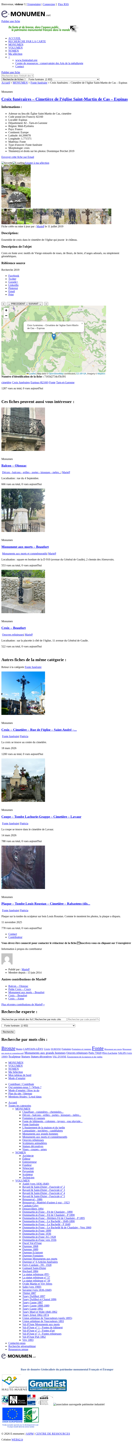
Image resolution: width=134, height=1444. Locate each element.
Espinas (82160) (40, 382)
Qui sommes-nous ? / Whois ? (24, 1087)
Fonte (52, 382)
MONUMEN (15, 44)
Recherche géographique (22, 1346)
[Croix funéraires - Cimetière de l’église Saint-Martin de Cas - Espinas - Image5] (72, 223)
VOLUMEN (15, 47)
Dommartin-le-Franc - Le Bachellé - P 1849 (46, 1224)
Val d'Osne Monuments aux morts (41, 1324)
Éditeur (26, 1158)
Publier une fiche (10, 21)
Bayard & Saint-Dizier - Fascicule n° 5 (43, 1196)
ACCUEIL (14, 38)
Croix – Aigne (16, 998)
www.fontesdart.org (26, 60)
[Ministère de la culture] (31, 1404)
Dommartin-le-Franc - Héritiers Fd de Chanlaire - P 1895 (53, 1218)
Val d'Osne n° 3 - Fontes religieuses (41, 1333)
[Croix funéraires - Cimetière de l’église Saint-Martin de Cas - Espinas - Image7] (103, 223)
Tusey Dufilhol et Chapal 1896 (39, 1299)
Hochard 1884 (30, 1271)
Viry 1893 (28, 1339)
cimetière (6, 382)
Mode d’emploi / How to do (23, 1090)
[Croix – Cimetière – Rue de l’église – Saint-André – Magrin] (23, 713)
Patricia (24, 736)
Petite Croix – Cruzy (19, 989)
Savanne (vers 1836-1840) (36, 1289)
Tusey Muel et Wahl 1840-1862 (39, 1311)
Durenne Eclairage (32, 1252)
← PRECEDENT (16, 304)
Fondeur (27, 1165)
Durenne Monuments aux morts (39, 1258)
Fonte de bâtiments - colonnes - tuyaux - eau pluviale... (52, 1121)
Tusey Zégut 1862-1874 (35, 1314)
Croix (47, 1049)
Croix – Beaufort (13, 628)
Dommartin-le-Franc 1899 (36, 1230)
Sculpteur (15, 1056)
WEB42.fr (17, 1439)
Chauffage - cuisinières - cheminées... (43, 1111)
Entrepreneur (29, 1161)
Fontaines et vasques (81, 1049)
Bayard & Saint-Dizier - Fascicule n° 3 (43, 1190)
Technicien (28, 1177)
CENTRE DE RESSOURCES (52, 1433)
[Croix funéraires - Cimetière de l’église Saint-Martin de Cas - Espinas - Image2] (25, 223)
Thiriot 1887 (29, 1293)
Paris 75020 (95, 1052)
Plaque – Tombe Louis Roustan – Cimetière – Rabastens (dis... (45, 903)
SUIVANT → (35, 304)
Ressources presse (18, 1349)
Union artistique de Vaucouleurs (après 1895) (47, 1318)
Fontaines (66, 1049)
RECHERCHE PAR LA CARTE (27, 41)
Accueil (5, 82)
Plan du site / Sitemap (20, 1093)
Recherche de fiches (13, 79)
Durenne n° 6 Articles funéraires (40, 1261)
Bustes (19, 1049)
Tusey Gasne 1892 (32, 1308)
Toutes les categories (19, 1105)
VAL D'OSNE (59, 1056)
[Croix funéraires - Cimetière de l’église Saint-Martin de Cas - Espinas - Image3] (41, 223)
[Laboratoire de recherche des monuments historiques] (44, 1404)
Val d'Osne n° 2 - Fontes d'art (38, 1330)
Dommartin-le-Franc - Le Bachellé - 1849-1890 (48, 1221)
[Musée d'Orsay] (18, 1404)
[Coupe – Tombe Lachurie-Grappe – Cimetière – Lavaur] (23, 800)
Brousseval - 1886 (32, 1199)
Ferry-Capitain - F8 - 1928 (36, 1265)
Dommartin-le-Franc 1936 (36, 1233)
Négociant (28, 1168)
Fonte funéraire (39, 82)
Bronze (8, 1048)
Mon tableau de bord (19, 1075)
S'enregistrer (34, 4)
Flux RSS (63, 4)
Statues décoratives (41, 1056)
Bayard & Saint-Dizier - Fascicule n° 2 (43, 1186)
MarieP (40, 226)
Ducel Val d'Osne (32, 1243)
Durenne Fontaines (32, 1255)
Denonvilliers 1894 (32, 1208)
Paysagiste (28, 1171)
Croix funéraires (21, 382)
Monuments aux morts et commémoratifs (24, 553)
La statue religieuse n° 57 (36, 1277)
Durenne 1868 (30, 1246)
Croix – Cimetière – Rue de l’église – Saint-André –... (39, 730)
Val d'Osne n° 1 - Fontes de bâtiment (42, 1327)
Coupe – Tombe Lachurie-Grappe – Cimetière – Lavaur (41, 816)
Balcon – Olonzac (14, 465)
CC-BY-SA (81, 373)
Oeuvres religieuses (13, 634)
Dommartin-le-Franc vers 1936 (39, 1240)
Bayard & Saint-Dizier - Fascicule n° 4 (43, 1193)
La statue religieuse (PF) (35, 1274)
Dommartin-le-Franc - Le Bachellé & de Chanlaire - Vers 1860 (56, 1227)
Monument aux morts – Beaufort (25, 547)
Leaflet (32, 373)
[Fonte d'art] (5, 1404)
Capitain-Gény (30, 1205)
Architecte (28, 1155)
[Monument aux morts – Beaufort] (23, 531)
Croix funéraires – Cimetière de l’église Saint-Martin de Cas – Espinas (64, 99)
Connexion (49, 4)
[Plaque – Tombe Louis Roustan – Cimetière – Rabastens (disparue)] (23, 888)
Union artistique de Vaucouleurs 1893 (43, 1321)
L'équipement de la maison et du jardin (43, 1127)
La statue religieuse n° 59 (36, 1280)
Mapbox (101, 373)
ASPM (30, 1433)
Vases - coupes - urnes (34, 1149)
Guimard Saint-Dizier (34, 1268)
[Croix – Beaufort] (23, 612)
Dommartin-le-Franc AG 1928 (39, 1236)
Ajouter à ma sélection (37, 162)
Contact (19, 66)
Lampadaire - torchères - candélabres (42, 1130)
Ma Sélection (15, 1072)
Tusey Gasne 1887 (32, 1302)
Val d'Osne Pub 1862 (34, 1336)
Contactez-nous (16, 1343)
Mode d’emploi (16, 1078)
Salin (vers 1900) (31, 1286)
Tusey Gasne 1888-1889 (35, 1305)
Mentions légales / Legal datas (25, 1096)
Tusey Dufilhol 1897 (33, 1296)
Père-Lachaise (109, 1052)
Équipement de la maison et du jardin (84, 1056)
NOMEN (13, 50)
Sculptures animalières (34, 1143)
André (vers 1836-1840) (35, 1183)
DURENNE (56, 1049)
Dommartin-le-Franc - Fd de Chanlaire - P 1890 (48, 1215)
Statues (25, 1056)
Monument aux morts (113, 1049)
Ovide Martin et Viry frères (37, 1283)
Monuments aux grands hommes (45, 1053)
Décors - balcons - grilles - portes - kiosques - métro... (31, 472)
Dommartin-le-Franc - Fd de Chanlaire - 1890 (47, 1211)
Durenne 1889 (30, 1249)
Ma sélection (15, 53)
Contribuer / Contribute (21, 1084)
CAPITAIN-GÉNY (33, 1048)
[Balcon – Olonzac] (23, 449)
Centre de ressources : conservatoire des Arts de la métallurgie (49, 63)
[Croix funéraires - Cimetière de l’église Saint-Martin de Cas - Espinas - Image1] (9, 223)
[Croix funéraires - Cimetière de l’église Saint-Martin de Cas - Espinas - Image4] (56, 223)
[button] (54, 336)
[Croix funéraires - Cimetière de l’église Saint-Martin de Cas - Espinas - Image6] (88, 223)
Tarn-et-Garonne (65, 382)
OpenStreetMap (56, 373)
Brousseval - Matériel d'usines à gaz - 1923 (46, 1202)
